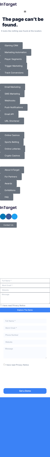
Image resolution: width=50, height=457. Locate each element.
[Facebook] (9, 216)
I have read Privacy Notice (13, 305)
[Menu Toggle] (25, 11)
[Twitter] (14, 216)
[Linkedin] (3, 216)
